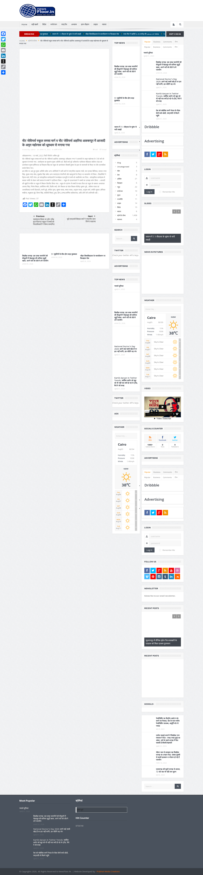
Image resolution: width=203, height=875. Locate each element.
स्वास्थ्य (119, 219)
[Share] (3, 72)
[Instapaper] (3, 61)
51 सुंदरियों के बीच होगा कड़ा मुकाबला (64, 254)
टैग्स (176, 42)
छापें (96, 149)
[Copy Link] (3, 67)
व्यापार (104, 24)
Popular (147, 42)
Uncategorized (123, 166)
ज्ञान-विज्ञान (85, 24)
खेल (118, 171)
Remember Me (169, 192)
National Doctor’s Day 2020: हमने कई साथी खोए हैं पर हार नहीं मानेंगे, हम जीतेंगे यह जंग (125, 349)
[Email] (3, 50)
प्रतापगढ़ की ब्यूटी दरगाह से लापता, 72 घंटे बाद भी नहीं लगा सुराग (168, 772)
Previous (40, 216)
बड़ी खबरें (34, 24)
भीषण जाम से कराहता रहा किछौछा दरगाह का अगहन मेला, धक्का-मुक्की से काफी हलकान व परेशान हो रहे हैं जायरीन (168, 758)
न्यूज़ (118, 187)
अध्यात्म (74, 24)
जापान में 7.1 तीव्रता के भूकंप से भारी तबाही (125, 128)
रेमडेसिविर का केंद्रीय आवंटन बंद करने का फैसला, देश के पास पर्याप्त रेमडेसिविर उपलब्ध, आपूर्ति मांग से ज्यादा (168, 724)
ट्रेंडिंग (119, 179)
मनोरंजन (54, 24)
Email (104, 149)
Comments (167, 42)
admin (33, 149)
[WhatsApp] (3, 44)
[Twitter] (3, 39)
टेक (118, 175)
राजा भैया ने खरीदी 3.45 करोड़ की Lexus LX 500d (111, 34)
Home (24, 24)
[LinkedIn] (3, 56)
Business (156, 42)
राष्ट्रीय (64, 24)
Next (90, 216)
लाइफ (95, 24)
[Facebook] (3, 33)
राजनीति (119, 199)
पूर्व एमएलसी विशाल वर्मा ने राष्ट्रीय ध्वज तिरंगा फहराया (81, 220)
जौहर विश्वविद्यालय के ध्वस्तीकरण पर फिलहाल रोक (72, 34)
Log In (149, 191)
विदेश (44, 24)
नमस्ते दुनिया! (119, 286)
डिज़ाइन (119, 183)
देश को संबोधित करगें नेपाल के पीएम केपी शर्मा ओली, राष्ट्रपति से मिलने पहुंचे (168, 113)
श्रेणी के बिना (58, 149)
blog (119, 162)
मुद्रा (118, 195)
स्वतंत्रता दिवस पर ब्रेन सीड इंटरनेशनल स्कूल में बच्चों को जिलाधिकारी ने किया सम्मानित (43, 222)
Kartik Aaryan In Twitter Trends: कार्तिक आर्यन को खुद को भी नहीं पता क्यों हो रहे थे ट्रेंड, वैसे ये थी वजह (126, 382)
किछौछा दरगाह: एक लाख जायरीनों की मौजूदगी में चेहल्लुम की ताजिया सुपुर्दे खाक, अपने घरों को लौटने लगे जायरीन (35, 258)
